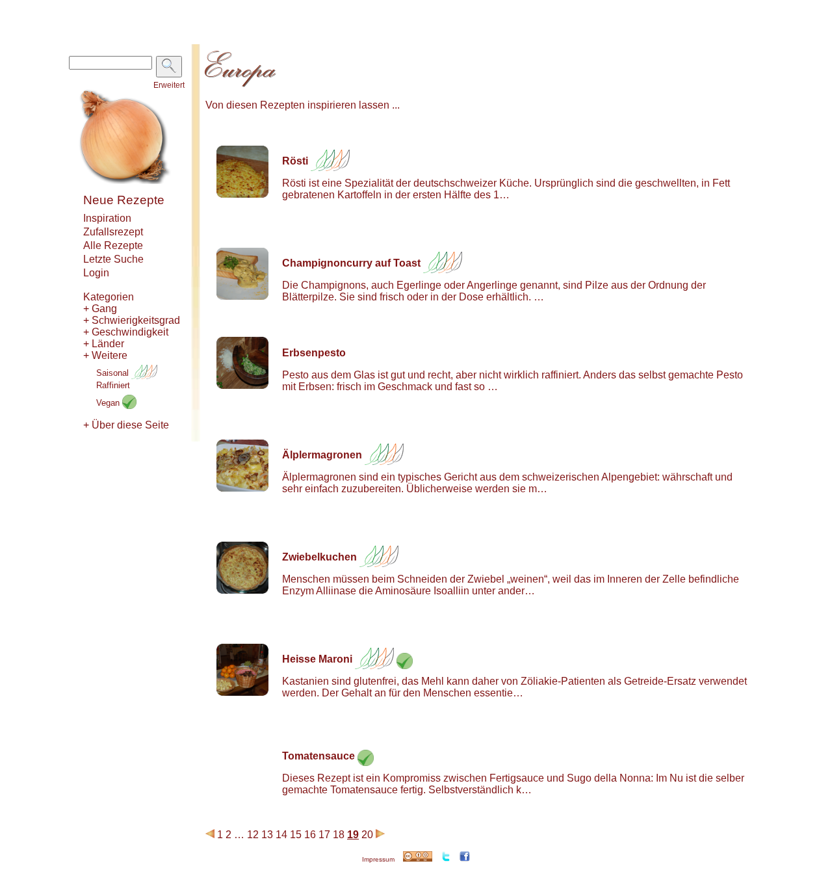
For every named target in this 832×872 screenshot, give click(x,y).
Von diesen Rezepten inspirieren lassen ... (302, 105)
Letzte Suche (113, 259)
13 (267, 834)
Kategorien (108, 296)
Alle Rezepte (113, 245)
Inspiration (107, 218)
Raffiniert (113, 385)
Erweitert (169, 85)
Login (96, 272)
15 (296, 834)
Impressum (378, 859)
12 (253, 834)
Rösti (295, 160)
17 (324, 834)
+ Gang (100, 308)
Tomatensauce (318, 755)
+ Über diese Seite (126, 424)
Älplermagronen (322, 454)
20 (367, 834)
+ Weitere (105, 355)
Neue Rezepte (123, 200)
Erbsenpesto (314, 352)
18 (338, 834)
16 (310, 834)
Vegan (109, 403)
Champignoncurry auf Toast (351, 263)
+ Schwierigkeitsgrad (131, 320)
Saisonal (113, 373)
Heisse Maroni (317, 659)
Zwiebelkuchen (319, 556)
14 (281, 834)
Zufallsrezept (113, 231)
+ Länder (103, 343)
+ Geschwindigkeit (125, 331)
